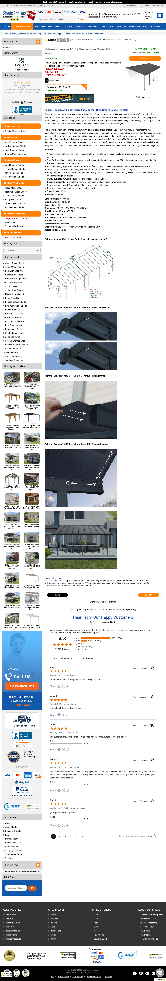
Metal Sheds (40, 26)
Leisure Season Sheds (15, 302)
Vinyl (96, 927)
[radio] (103, 638)
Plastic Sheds (54, 26)
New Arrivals (99, 935)
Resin (96, 923)
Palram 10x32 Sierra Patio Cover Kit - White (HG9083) (85, 34)
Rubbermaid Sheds (13, 329)
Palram (54, 939)
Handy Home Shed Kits (15, 294)
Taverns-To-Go (12, 352)
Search (83, 19)
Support (146, 6)
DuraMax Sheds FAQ (148, 919)
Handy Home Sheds (137, 26)
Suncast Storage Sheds (15, 341)
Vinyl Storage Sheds (14, 173)
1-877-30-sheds (22, 686)
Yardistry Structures (14, 360)
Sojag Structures (12, 337)
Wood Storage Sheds (14, 177)
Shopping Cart (149, 15)
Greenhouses (11, 222)
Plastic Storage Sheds (15, 169)
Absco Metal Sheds (13, 188)
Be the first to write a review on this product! (22, 871)
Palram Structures (13, 317)
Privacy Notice (11, 839)
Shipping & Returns (13, 850)
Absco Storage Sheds (15, 263)
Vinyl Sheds (67, 26)
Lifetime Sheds (155, 26)
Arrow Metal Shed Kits (15, 267)
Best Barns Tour (147, 927)
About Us (159, 6)
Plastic (96, 919)
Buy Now (144, 58)
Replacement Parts (14, 842)
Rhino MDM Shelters (14, 321)
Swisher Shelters (13, 348)
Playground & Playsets (15, 226)
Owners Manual (54, 80)
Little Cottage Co (12, 310)
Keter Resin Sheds (13, 298)
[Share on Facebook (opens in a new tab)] (59, 686)
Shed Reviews (11, 846)
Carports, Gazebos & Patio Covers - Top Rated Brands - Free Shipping (36, 34)
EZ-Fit (53, 927)
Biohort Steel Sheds (14, 275)
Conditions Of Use (13, 923)
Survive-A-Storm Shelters (16, 344)
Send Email (22, 705)
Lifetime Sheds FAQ (148, 923)
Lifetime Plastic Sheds (15, 203)
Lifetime (54, 935)
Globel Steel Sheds (14, 290)
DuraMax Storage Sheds (16, 278)
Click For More (22, 70)
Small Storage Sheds (14, 142)
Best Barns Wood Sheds (16, 192)
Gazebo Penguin (12, 286)
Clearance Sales (22, 26)
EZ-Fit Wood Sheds (14, 282)
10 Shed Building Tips (149, 939)
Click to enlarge (143, 97)
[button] (7, 974)
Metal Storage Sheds (14, 165)
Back (57, 595)
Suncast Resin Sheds (14, 207)
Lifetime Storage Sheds (16, 306)
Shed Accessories (13, 237)
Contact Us (10, 927)
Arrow (53, 915)
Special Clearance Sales (15, 131)
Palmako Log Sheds (14, 313)
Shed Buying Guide (13, 854)
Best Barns (92, 26)
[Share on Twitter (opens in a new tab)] (63, 686)
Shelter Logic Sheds (14, 333)
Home (7, 26)
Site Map (9, 858)
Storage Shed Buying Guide (151, 915)
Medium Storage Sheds (15, 146)
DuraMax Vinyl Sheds (14, 195)
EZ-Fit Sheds (121, 26)
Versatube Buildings (14, 356)
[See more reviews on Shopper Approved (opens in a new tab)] (67, 686)
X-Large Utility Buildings (15, 154)
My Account (131, 6)
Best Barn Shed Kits (14, 271)
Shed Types (145, 931)
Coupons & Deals (13, 831)
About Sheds (11, 827)
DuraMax (54, 923)
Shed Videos (145, 935)
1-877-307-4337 (12, 6)
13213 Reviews (65, 649)
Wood (96, 931)
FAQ (7, 835)
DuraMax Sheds (106, 26)
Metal (96, 915)
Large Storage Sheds (14, 150)
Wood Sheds (80, 26)
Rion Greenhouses (13, 325)
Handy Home (56, 931)
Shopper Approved (13, 939)
